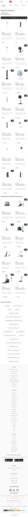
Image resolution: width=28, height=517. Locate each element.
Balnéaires (14, 403)
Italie (14, 428)
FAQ (14, 476)
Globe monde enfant (13, 339)
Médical (14, 384)
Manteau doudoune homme (13, 357)
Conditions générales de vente (8, 506)
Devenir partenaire (14, 500)
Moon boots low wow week (13, 350)
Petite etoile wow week (13, 324)
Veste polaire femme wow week (13, 353)
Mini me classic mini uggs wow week (13, 317)
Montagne (14, 396)
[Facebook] (10, 490)
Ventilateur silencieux (17, 305)
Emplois (14, 470)
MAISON (14, 440)
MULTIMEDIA (14, 451)
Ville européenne (14, 419)
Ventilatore (17, 309)
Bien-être (14, 394)
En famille (14, 411)
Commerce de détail (14, 382)
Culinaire (14, 409)
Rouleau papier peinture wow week (14, 342)
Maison (23, 5)
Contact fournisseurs (14, 478)
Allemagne (14, 426)
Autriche (14, 422)
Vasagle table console (7, 331)
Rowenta (9, 309)
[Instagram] (17, 490)
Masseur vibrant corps (13, 361)
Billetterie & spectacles (14, 380)
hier (16, 497)
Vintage (16, 5)
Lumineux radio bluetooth (13, 328)
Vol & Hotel (14, 413)
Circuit (14, 417)
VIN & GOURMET (14, 449)
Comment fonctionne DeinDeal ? (14, 468)
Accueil (3, 5)
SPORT (14, 445)
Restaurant (14, 373)
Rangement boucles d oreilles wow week (13, 320)
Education (14, 378)
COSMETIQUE (14, 442)
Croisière (14, 401)
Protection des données (21, 506)
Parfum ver (21, 335)
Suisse (14, 392)
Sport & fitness (14, 386)
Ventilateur (7, 305)
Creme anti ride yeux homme (9, 335)
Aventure (14, 407)
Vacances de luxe (14, 405)
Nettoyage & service (14, 375)
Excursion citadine (14, 415)
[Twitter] (14, 490)
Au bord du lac (14, 398)
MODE (14, 438)
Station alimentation (20, 331)
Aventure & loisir (14, 371)
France (14, 424)
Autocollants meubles (13, 346)
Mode (9, 5)
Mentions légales (14, 508)
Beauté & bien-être (14, 369)
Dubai (14, 430)
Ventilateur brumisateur (13, 313)
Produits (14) (4, 13)
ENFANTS (14, 447)
